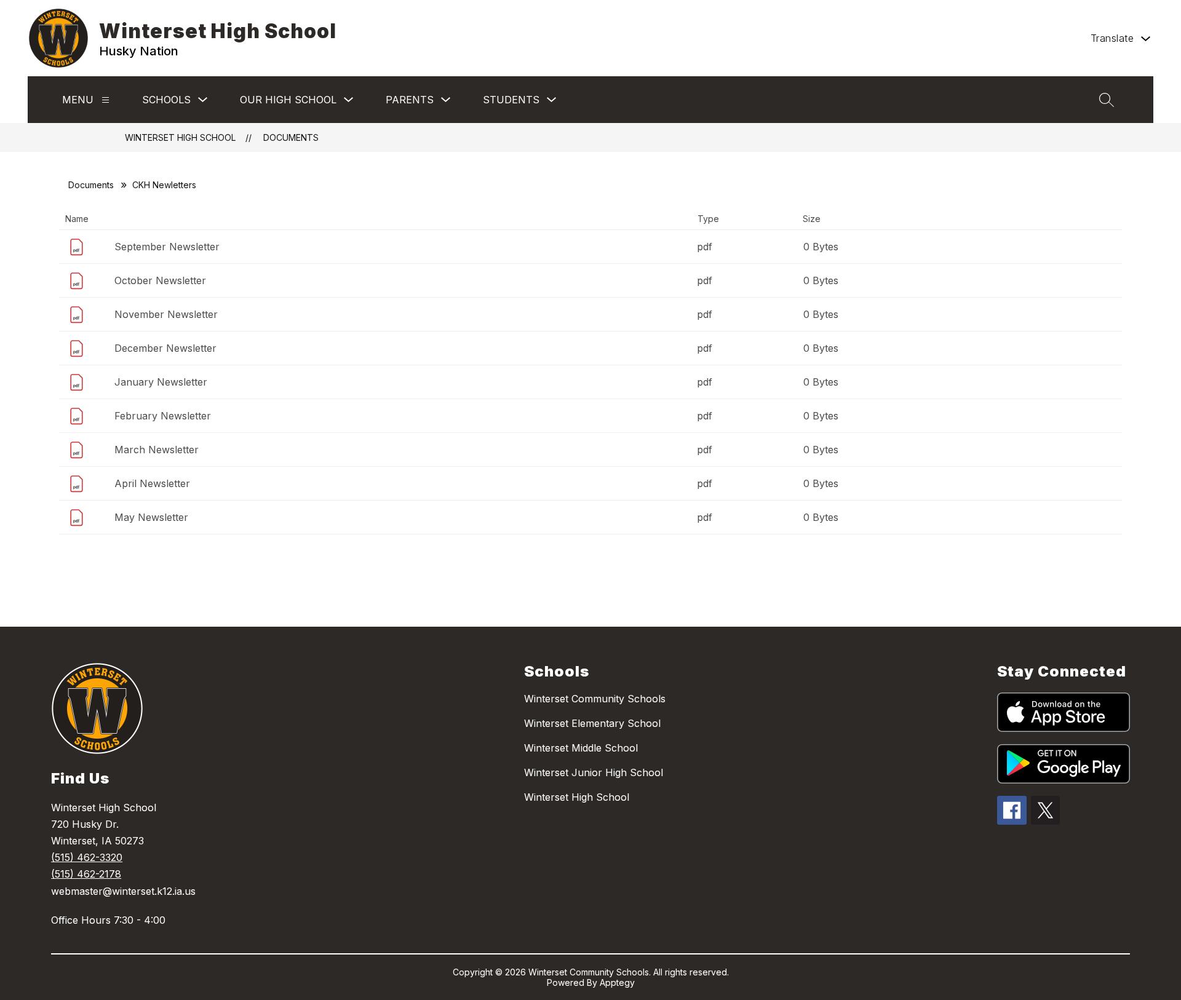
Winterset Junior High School (593, 772)
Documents (291, 137)
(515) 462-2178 (86, 874)
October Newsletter (160, 280)
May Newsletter (151, 517)
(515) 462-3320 (86, 857)
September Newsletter (167, 246)
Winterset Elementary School (592, 723)
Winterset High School (180, 137)
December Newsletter (165, 348)
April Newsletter (152, 483)
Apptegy (617, 982)
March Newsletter (156, 449)
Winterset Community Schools (595, 698)
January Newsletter (160, 382)
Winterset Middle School (581, 748)
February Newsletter (162, 416)
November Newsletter (166, 314)
